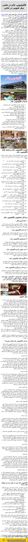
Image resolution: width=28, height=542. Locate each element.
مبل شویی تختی (20, 15)
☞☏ (14, 540)
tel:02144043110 (16, 540)
